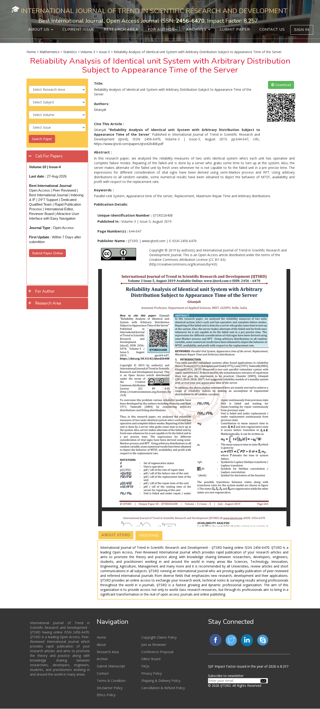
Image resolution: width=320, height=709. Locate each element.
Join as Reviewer (153, 644)
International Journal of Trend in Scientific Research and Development (154, 10)
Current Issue (78, 29)
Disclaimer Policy (110, 688)
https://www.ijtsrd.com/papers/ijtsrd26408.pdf (128, 144)
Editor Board (150, 659)
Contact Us (272, 29)
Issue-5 (104, 52)
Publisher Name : (112, 240)
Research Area (121, 29)
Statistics (70, 52)
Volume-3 (88, 52)
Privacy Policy (151, 673)
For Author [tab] (45, 291)
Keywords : (104, 190)
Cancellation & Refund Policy (163, 688)
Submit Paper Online (47, 253)
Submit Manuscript (111, 666)
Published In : (108, 221)
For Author (161, 29)
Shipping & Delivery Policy (160, 680)
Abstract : (103, 152)
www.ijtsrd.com (153, 241)
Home (31, 52)
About (101, 644)
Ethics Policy (106, 695)
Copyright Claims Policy (159, 637)
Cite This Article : (109, 123)
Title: (98, 83)
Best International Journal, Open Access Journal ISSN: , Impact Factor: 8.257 (148, 21)
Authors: (101, 103)
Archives (197, 29)
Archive (102, 659)
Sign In (301, 29)
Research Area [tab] (48, 303)
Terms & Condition (111, 680)
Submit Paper (235, 29)
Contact (103, 673)
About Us (39, 29)
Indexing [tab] (149, 535)
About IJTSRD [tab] (115, 535)
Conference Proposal (157, 652)
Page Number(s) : (112, 231)
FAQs (145, 666)
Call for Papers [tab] (49, 156)
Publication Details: (111, 204)
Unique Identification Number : (124, 215)
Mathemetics (50, 52)
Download (282, 85)
